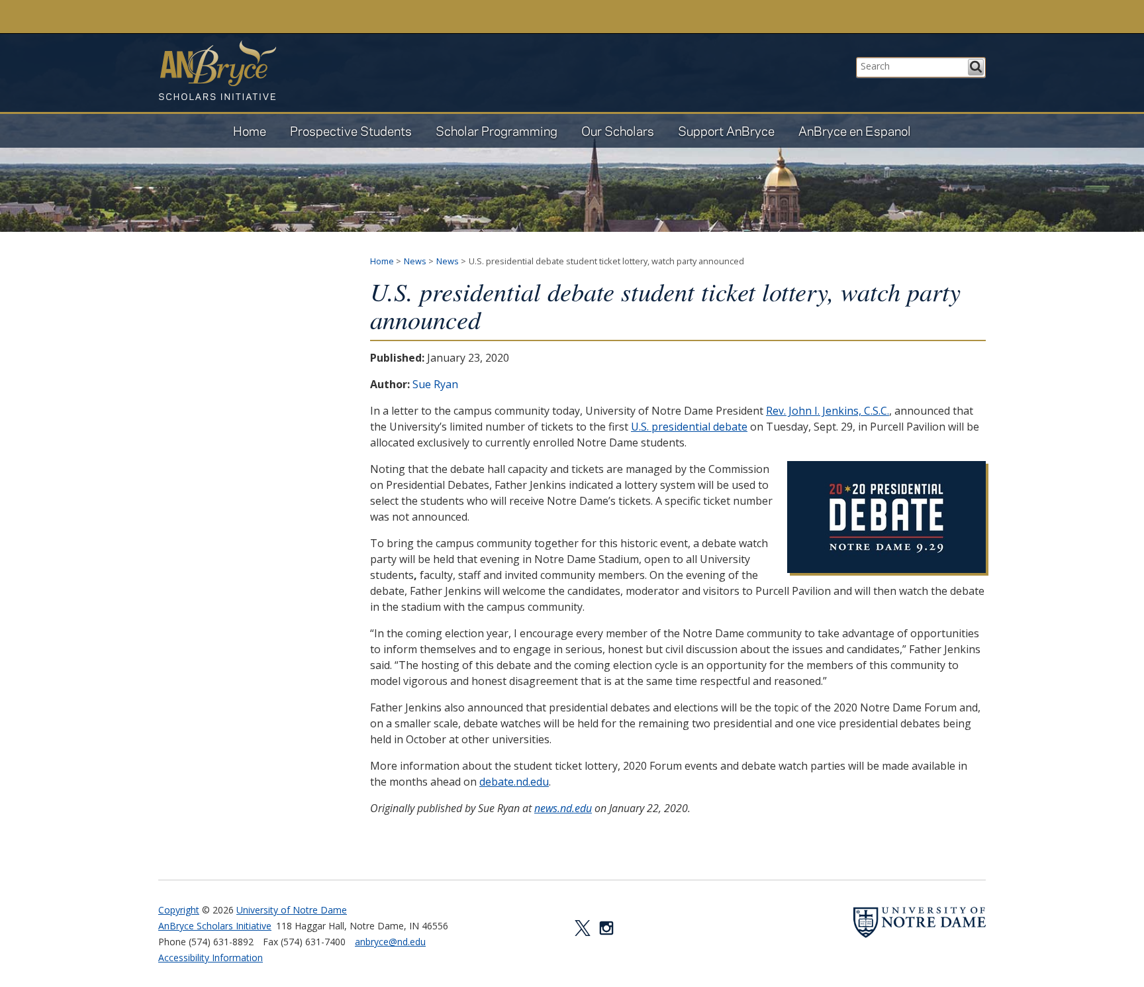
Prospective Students (351, 131)
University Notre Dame (258, 16)
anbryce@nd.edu (390, 941)
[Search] (976, 67)
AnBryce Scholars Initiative (217, 70)
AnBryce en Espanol (854, 131)
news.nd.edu (563, 808)
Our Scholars (617, 131)
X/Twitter (583, 928)
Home (249, 131)
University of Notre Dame (291, 910)
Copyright (178, 910)
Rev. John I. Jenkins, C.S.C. (827, 410)
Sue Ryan (435, 384)
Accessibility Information (210, 957)
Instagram (606, 928)
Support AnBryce (726, 131)
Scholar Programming (496, 131)
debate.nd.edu (514, 781)
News (415, 261)
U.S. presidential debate (689, 426)
